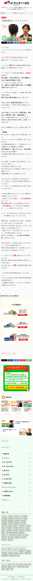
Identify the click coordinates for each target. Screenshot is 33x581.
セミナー (17, 500)
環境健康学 (5, 555)
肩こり (15, 566)
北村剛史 (16, 521)
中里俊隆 (24, 516)
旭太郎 (28, 528)
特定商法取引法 (21, 576)
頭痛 (3, 569)
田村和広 (13, 535)
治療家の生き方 (17, 491)
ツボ (9, 551)
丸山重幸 (10, 518)
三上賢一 (4, 516)
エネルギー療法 (6, 548)
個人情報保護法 (12, 576)
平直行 (4, 528)
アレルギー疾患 (6, 564)
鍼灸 (18, 555)
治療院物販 (17, 495)
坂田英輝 (16, 523)
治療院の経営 (17, 483)
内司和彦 (4, 521)
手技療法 (10, 553)
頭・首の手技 (17, 462)
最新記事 (8, 13)
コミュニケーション (17, 487)
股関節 (10, 566)
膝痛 (23, 566)
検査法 (21, 553)
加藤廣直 (10, 521)
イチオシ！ (17, 458)
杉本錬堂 (9, 530)
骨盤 (12, 569)
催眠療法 (22, 551)
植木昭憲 (9, 532)
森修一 (4, 532)
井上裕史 (16, 518)
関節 (27, 566)
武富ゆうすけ (5, 535)
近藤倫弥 (16, 537)
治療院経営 (28, 553)
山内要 (10, 525)
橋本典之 (5, 353)
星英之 (4, 530)
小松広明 (4, 525)
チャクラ (4, 551)
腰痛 (19, 566)
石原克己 (19, 535)
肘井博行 (4, 537)
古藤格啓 (4, 523)
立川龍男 (25, 535)
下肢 (17, 564)
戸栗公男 (9, 528)
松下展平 (15, 530)
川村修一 (28, 525)
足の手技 (17, 474)
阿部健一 (4, 539)
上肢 (13, 564)
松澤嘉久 (28, 530)
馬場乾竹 (10, 539)
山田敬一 (15, 525)
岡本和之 (22, 525)
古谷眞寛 (10, 523)
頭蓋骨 (7, 569)
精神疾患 (4, 566)
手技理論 (4, 553)
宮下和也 (23, 523)
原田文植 (23, 521)
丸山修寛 (4, 518)
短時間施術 (12, 555)
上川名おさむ (17, 516)
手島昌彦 (15, 528)
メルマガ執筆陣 (12, 353)
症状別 (25, 564)
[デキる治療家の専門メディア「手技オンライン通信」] (16, 4)
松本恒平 (22, 530)
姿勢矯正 (28, 551)
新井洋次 (22, 528)
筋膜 (29, 564)
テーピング (15, 551)
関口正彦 (23, 537)
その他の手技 (17, 479)
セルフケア (22, 548)
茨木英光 (10, 537)
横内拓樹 (15, 532)
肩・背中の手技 (17, 466)
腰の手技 (17, 470)
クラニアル (15, 548)
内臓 (20, 564)
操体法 (16, 553)
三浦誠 (10, 516)
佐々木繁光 (24, 518)
